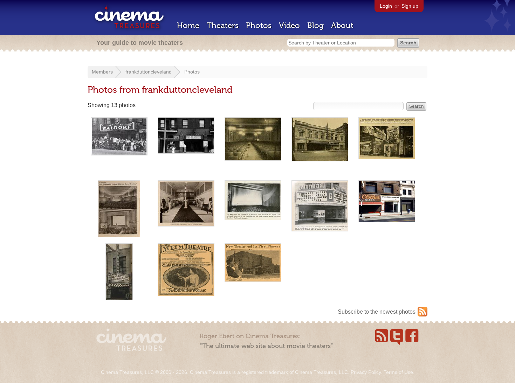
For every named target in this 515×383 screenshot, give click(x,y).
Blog (315, 25)
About (342, 25)
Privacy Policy (366, 372)
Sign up (409, 6)
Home (188, 25)
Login (386, 6)
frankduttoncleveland (148, 72)
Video (289, 25)
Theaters (223, 25)
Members (102, 72)
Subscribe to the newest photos (377, 312)
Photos (259, 25)
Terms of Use (398, 372)
